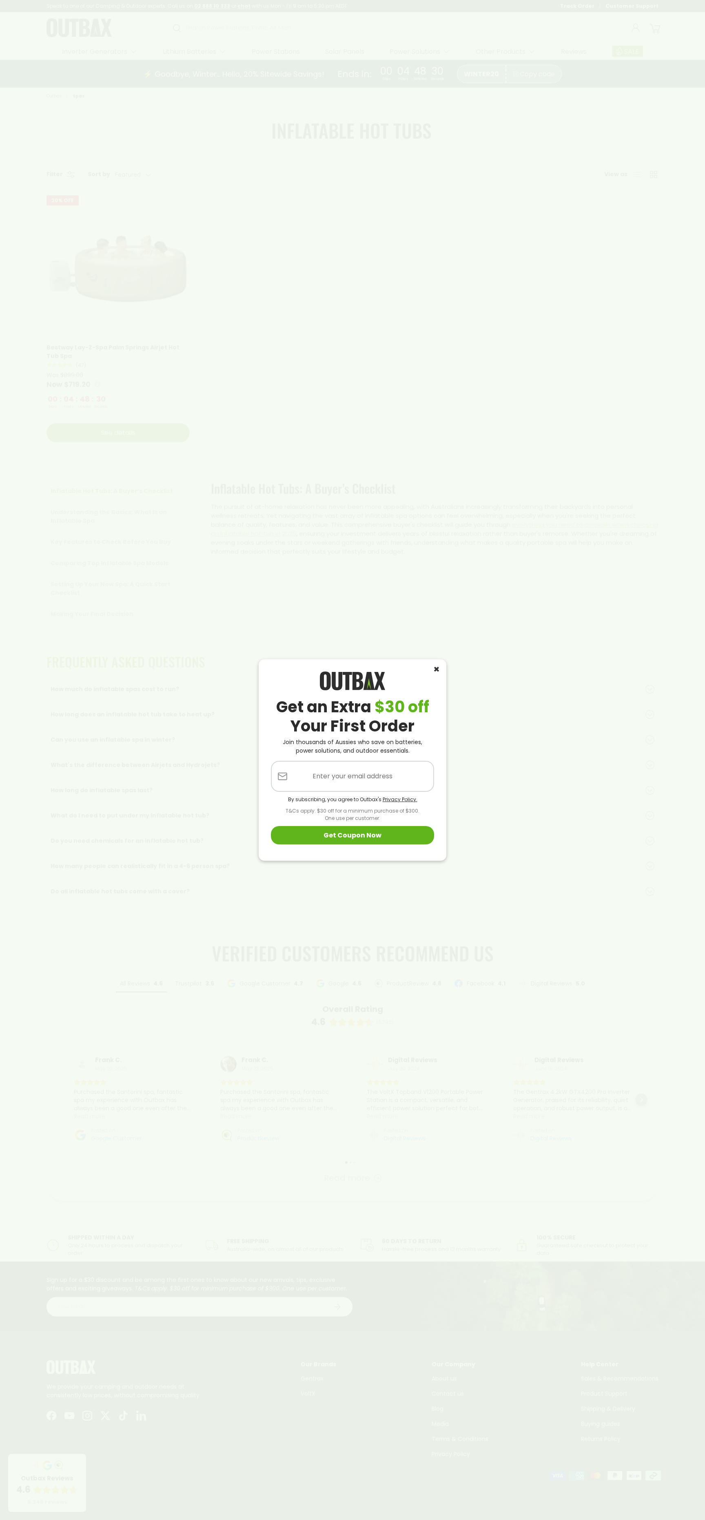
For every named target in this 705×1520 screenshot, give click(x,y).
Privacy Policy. (400, 799)
